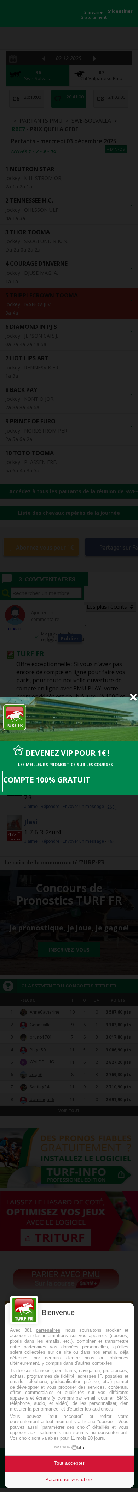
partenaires (48, 1330)
